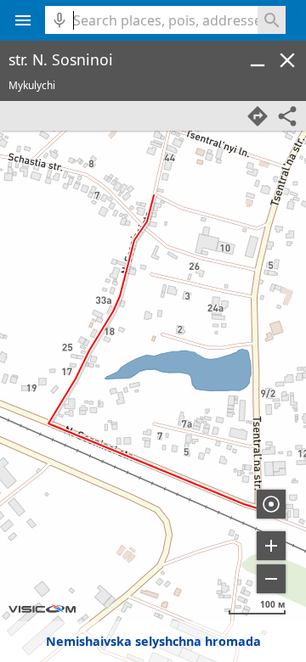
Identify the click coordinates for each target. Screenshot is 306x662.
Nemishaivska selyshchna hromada (153, 641)
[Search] (272, 20)
